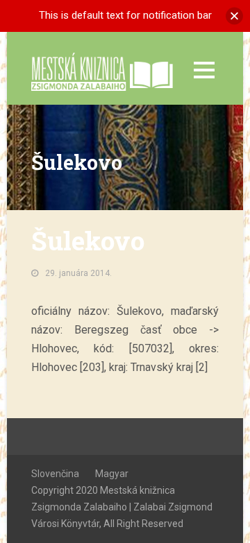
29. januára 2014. (78, 273)
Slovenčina (55, 473)
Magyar (111, 473)
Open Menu (204, 69)
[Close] (234, 15)
